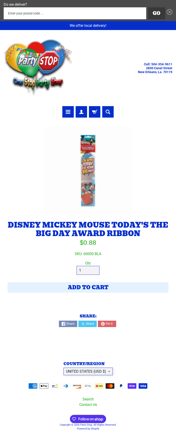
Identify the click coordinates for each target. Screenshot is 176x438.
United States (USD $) (86, 371)
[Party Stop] (38, 68)
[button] (168, 13)
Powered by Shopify (88, 428)
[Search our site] (108, 112)
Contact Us (88, 404)
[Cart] (94, 112)
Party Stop (86, 424)
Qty (88, 263)
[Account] (81, 112)
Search (88, 399)
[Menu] (68, 112)
